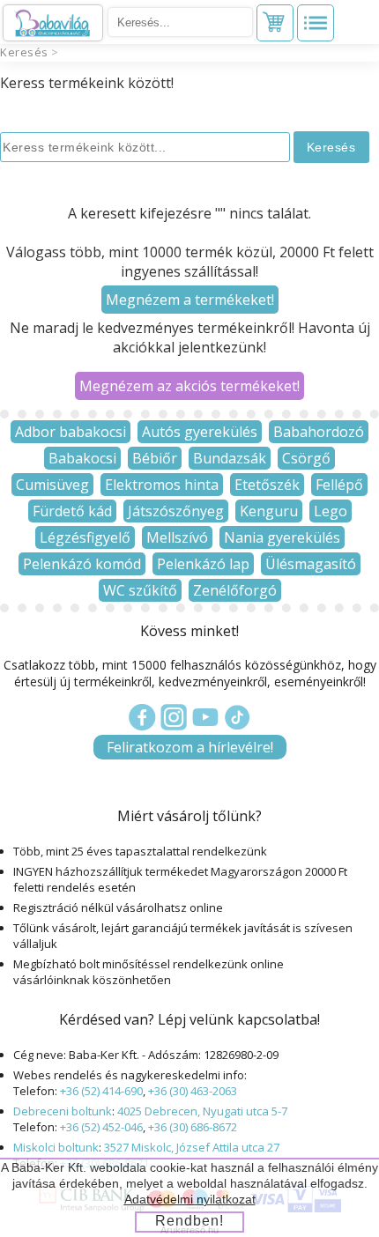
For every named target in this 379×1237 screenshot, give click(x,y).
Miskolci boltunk (56, 1147)
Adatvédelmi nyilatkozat (190, 1199)
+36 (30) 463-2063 (192, 1091)
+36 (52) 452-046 (101, 1127)
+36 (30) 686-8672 (192, 1127)
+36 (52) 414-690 (101, 1091)
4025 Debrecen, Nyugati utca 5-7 (202, 1111)
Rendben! (189, 1220)
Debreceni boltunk (62, 1111)
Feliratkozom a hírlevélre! (190, 747)
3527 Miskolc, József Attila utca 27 (191, 1147)
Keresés (24, 52)
